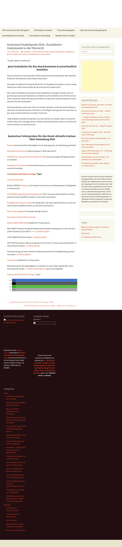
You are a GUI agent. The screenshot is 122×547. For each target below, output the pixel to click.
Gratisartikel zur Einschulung (39, 35)
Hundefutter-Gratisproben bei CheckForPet (25, 157)
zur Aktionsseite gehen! (36, 269)
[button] (14, 280)
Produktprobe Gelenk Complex (19, 202)
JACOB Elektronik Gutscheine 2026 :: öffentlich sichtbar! (50, 305)
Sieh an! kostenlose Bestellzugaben (15, 30)
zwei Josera (12, 260)
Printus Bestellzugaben (66, 30)
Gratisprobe (25, 185)
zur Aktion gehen (42, 231)
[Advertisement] (96, 76)
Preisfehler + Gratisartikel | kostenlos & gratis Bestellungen (44, 52)
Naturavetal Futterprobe (17, 151)
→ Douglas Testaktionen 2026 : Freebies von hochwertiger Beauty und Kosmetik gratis (95, 119)
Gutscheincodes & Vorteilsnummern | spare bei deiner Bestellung (16, 420)
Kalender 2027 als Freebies (65, 35)
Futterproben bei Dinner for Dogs (21, 174)
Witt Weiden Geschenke (43, 30)
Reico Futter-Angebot (16, 211)
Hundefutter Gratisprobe (17, 165)
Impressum (85, 233)
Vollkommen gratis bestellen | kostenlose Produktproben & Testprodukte (15, 498)
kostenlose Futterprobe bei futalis (21, 217)
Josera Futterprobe (15, 180)
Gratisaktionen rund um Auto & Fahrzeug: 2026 (30, 302)
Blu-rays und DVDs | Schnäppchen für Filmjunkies (13, 411)
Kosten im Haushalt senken (15, 530)
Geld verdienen (11, 520)
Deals (6, 393)
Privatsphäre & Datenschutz (91, 237)
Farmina (10, 145)
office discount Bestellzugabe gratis (93, 30)
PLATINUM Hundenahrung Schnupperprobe (24, 194)
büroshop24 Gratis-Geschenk (13, 35)
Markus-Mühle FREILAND (17, 223)
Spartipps (7, 505)
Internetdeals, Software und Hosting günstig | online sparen (16, 428)
